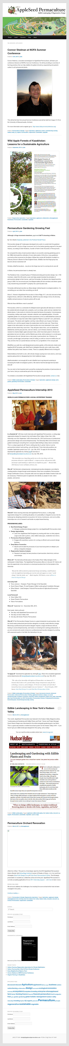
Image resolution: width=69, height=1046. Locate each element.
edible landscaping (37, 813)
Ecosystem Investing (30, 991)
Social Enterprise (12, 700)
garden (9, 381)
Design (10, 37)
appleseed (38, 130)
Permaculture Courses (39, 698)
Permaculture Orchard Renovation (26, 823)
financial (30, 994)
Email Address (11, 926)
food (25, 899)
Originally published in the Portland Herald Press (31, 240)
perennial (35, 1001)
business (40, 695)
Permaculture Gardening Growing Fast (29, 228)
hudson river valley (51, 696)
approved (36, 235)
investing (17, 1001)
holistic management (39, 696)
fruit (44, 813)
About (35, 37)
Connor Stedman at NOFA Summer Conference (21, 973)
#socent (48, 693)
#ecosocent (43, 693)
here (30, 451)
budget (47, 985)
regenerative (32, 132)
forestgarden (57, 994)
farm (17, 899)
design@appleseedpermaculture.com (21, 454)
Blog (29, 37)
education (31, 696)
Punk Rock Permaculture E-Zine (41, 689)
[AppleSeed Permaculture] (22, 10)
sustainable (39, 132)
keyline (22, 1001)
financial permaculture (42, 994)
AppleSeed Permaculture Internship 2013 (30, 389)
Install (16, 37)
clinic (50, 873)
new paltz (49, 899)
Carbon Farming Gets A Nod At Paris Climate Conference (23, 969)
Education (23, 37)
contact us (54, 376)
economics (25, 696)
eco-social (36, 988)
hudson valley (11, 132)
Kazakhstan (11, 219)
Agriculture (32, 130)
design (53, 380)
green (28, 996)
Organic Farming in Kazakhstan (16, 975)
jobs (21, 56)
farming (55, 130)
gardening (14, 381)
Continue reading (13, 893)
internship (58, 696)
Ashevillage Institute (25, 873)
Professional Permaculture (52, 698)
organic (19, 132)
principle (57, 1001)
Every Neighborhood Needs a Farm (17, 971)
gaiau (12, 997)
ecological (19, 696)
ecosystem (18, 991)
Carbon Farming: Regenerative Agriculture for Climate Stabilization (26, 967)
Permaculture (24, 132)
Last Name (10, 921)
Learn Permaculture (15, 698)
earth (57, 380)
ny (15, 132)
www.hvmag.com (48, 732)
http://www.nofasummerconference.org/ (44, 126)
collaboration (45, 218)
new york (55, 813)
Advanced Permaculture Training (23, 695)
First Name (10, 917)
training (32, 700)
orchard (10, 900)
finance (25, 994)
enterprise (42, 991)
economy (10, 991)
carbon (43, 130)
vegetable (45, 132)
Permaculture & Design (18, 130)
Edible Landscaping (17, 380)
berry (43, 985)
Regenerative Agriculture (18, 218)
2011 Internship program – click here (41, 880)
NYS (24, 698)
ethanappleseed (53, 218)
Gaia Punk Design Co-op (23, 689)
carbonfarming (49, 130)
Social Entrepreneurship (23, 700)
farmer (13, 994)
